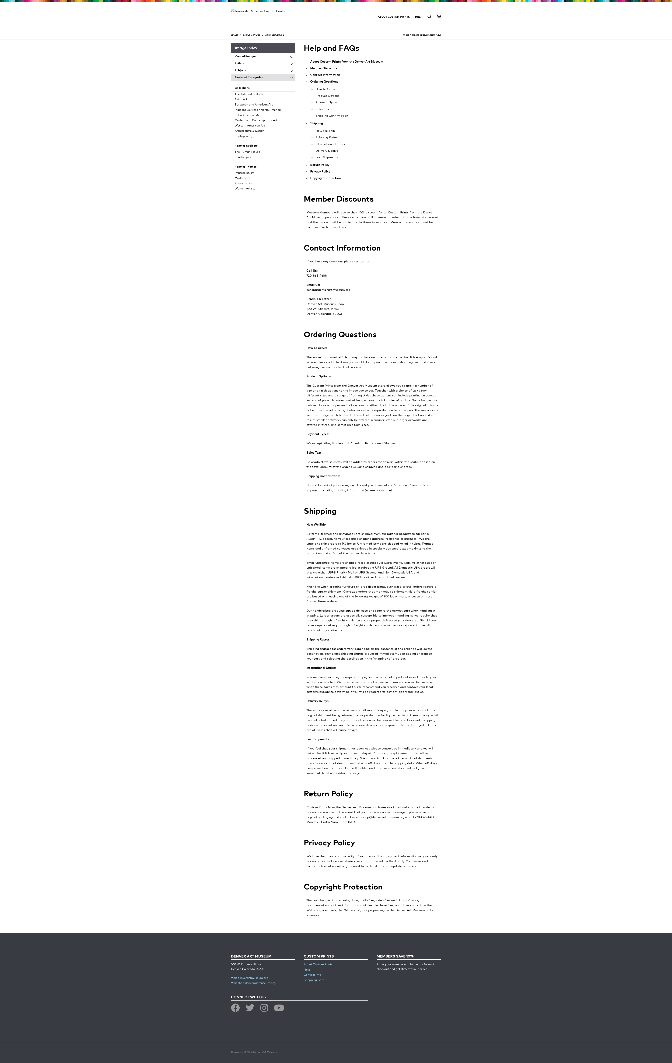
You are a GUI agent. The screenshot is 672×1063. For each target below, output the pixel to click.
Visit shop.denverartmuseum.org (253, 983)
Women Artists (245, 188)
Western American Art (250, 125)
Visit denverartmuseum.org (249, 978)
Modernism (242, 178)
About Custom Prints (318, 964)
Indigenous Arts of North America (258, 110)
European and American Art (254, 104)
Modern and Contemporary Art (256, 120)
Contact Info (312, 975)
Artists (239, 63)
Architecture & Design (249, 131)
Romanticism (244, 183)
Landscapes (243, 157)
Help (307, 970)
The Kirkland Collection (250, 94)
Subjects (240, 70)
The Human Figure (247, 152)
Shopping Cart (314, 980)
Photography (244, 136)
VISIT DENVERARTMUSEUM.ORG (422, 35)
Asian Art (241, 99)
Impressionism (244, 173)
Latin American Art (248, 115)
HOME (234, 35)
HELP (418, 17)
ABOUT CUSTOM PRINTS (394, 17)
